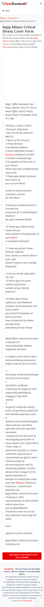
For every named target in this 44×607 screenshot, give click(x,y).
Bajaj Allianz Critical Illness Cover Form (23, 556)
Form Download (25, 600)
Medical (20, 482)
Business (10, 154)
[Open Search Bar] (41, 3)
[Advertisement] (22, 77)
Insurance (7, 47)
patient (13, 237)
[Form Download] (15, 3)
